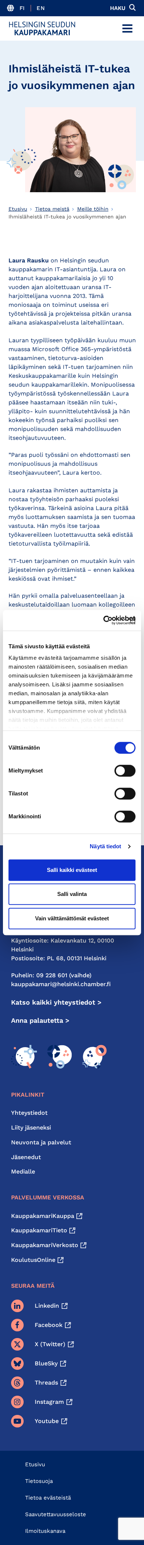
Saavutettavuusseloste (55, 1514)
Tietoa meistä (52, 209)
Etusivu (17, 209)
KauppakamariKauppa (42, 1215)
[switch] (125, 771)
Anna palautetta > (40, 1020)
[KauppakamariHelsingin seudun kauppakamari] (42, 28)
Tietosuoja (39, 1481)
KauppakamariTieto (39, 1230)
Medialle (23, 1171)
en (41, 8)
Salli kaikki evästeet (72, 870)
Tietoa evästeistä (48, 1497)
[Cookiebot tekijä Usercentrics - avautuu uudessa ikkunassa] (104, 620)
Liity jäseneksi (31, 1127)
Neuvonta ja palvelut (41, 1142)
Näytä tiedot (105, 846)
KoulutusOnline (33, 1259)
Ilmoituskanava (45, 1531)
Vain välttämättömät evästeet (72, 918)
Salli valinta (72, 894)
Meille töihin (93, 209)
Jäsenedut (26, 1157)
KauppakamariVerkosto (44, 1245)
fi (22, 8)
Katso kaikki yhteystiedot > (56, 1002)
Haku (118, 8)
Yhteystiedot (29, 1112)
